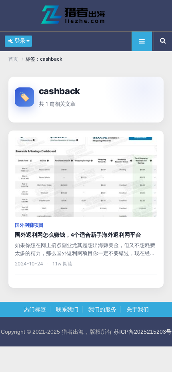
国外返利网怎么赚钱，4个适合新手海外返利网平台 (78, 235)
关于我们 (137, 309)
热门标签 (35, 309)
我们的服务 (102, 309)
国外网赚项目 (29, 225)
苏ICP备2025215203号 (143, 331)
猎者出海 (86, 16)
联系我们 (67, 309)
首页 (13, 59)
